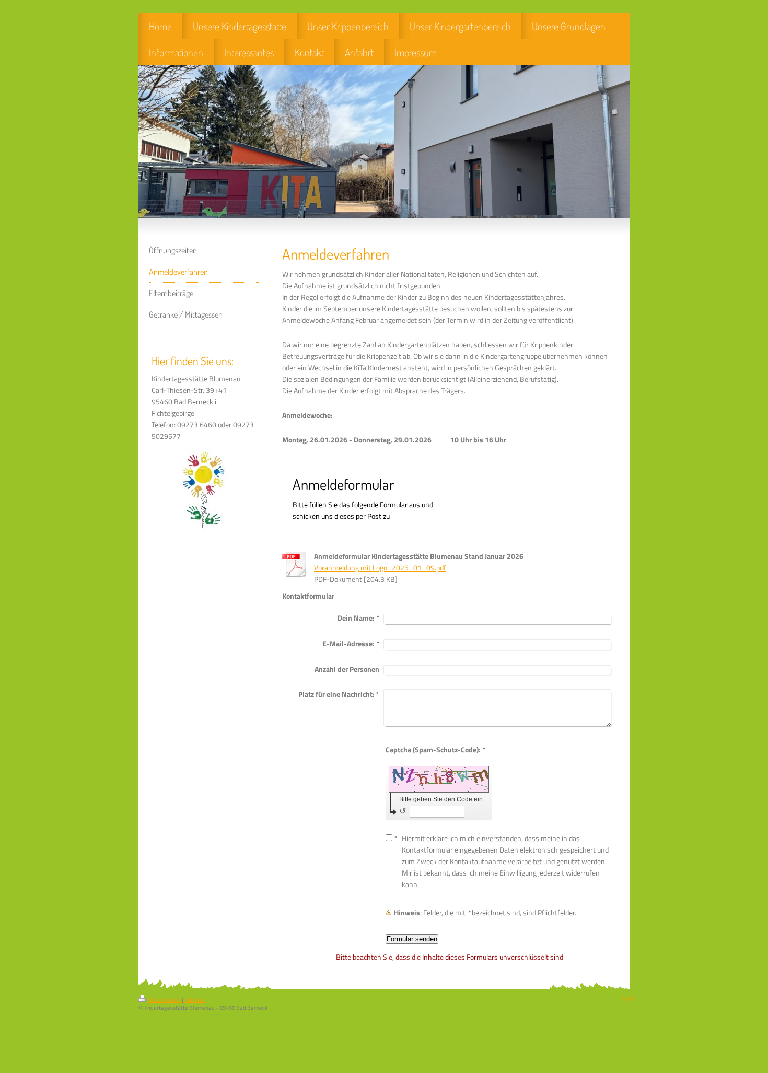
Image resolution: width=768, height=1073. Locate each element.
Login (628, 998)
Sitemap (194, 1000)
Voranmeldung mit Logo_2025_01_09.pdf (380, 568)
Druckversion (165, 1000)
